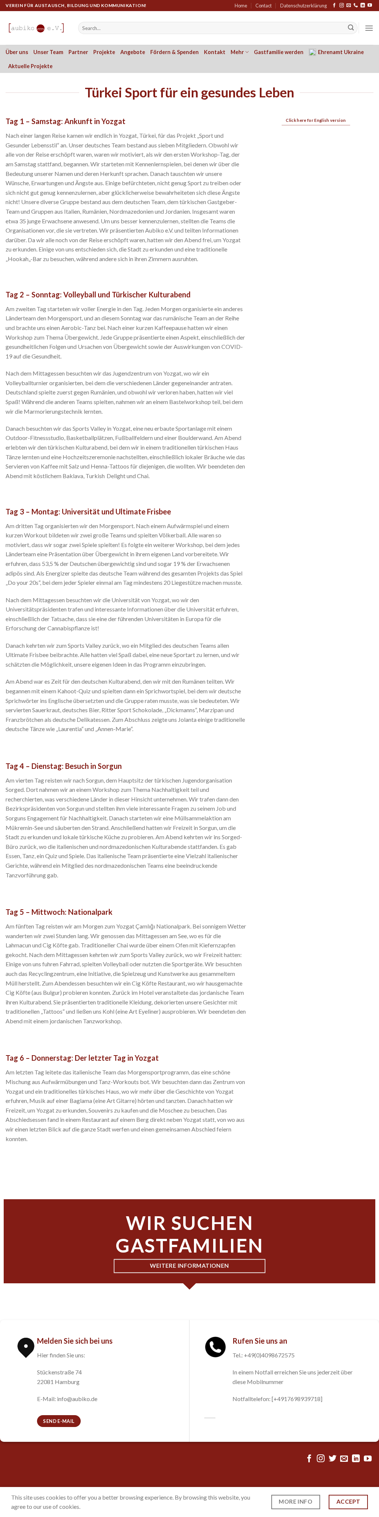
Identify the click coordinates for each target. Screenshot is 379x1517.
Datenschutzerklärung (303, 6)
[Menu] (369, 28)
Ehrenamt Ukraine (341, 52)
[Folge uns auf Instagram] (341, 5)
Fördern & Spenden (174, 52)
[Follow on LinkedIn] (362, 5)
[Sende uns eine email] (348, 5)
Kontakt (214, 52)
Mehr (237, 52)
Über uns (17, 52)
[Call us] (355, 5)
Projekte (104, 52)
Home (241, 6)
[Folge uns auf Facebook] (334, 5)
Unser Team (48, 52)
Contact (263, 6)
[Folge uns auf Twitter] (332, 1459)
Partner (78, 52)
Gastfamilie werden (278, 52)
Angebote (132, 52)
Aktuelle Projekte (30, 66)
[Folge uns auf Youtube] (370, 5)
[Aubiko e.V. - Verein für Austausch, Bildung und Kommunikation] (36, 28)
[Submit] (351, 28)
